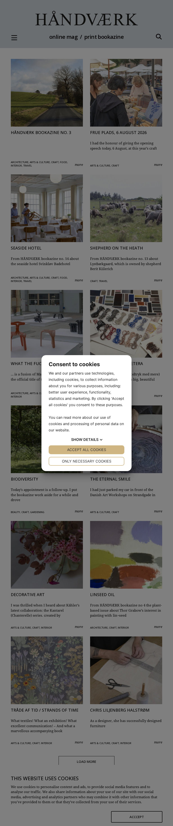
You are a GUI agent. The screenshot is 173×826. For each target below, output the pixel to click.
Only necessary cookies (86, 461)
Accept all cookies (86, 449)
